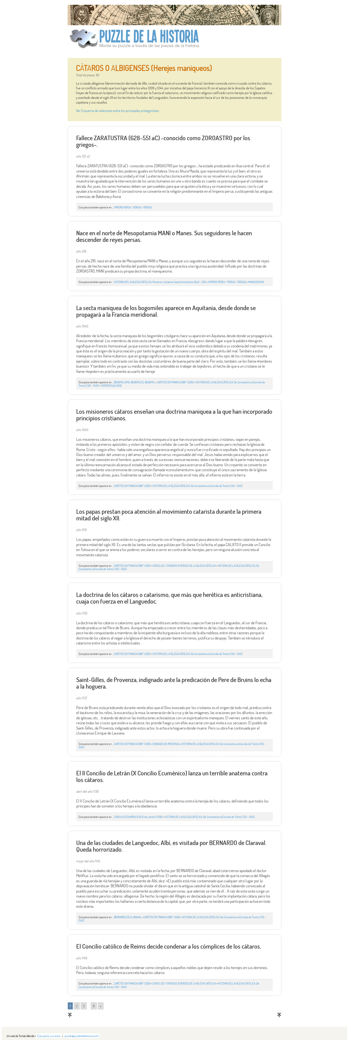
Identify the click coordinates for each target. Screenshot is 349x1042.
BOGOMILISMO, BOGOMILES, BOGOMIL (134, 382)
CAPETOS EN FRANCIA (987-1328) (175, 382)
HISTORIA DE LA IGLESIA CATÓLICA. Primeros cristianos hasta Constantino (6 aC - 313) (160, 282)
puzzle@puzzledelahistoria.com (82, 1036)
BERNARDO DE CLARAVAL (127, 917)
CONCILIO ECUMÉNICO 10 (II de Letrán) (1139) (138, 817)
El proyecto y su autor (49, 1036)
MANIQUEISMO (256, 282)
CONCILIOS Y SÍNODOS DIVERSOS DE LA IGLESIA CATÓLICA (184, 565)
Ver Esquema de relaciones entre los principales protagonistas (117, 110)
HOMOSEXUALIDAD (111, 385)
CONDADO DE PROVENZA (165, 744)
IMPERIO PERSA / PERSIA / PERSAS (133, 207)
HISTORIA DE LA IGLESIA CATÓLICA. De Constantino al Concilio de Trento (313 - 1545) (197, 486)
